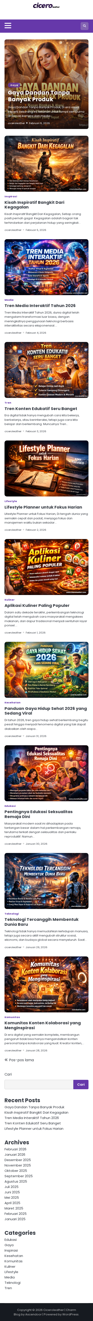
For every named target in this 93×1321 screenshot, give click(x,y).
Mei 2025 (12, 1197)
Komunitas (12, 1017)
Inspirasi (11, 196)
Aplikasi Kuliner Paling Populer (37, 605)
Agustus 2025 (16, 1181)
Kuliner (10, 599)
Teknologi (12, 913)
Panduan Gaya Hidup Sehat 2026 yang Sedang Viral (46, 711)
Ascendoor (33, 1314)
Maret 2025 (14, 1208)
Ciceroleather (53, 1310)
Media (9, 300)
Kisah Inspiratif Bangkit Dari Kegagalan (34, 205)
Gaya (14, 85)
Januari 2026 (15, 1154)
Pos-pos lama (21, 1060)
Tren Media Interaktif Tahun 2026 (40, 305)
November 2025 (18, 1165)
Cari (8, 1074)
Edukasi (10, 806)
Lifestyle (11, 501)
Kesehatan (13, 702)
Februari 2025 (16, 1213)
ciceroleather (16, 123)
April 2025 (12, 1203)
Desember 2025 (18, 1160)
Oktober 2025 (16, 1170)
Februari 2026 (15, 1149)
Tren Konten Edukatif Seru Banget (41, 408)
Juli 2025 (12, 1186)
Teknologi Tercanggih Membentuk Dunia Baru (42, 922)
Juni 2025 (12, 1192)
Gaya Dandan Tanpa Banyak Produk (39, 96)
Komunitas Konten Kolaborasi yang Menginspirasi (43, 1025)
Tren (8, 402)
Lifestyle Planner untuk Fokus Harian (43, 507)
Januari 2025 (15, 1219)
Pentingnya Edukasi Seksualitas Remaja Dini (39, 814)
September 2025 (19, 1176)
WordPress (70, 1314)
